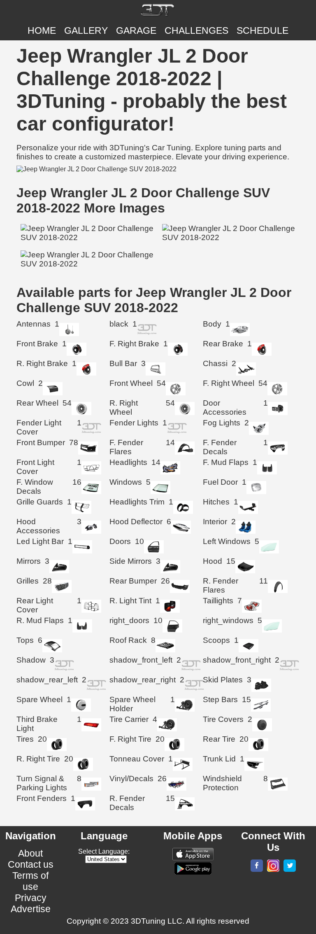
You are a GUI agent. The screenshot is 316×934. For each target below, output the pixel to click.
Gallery (86, 30)
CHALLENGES (196, 30)
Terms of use (30, 881)
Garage (136, 30)
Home (42, 30)
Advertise (31, 909)
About (30, 853)
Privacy (30, 897)
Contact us (30, 864)
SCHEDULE (262, 30)
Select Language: (104, 851)
